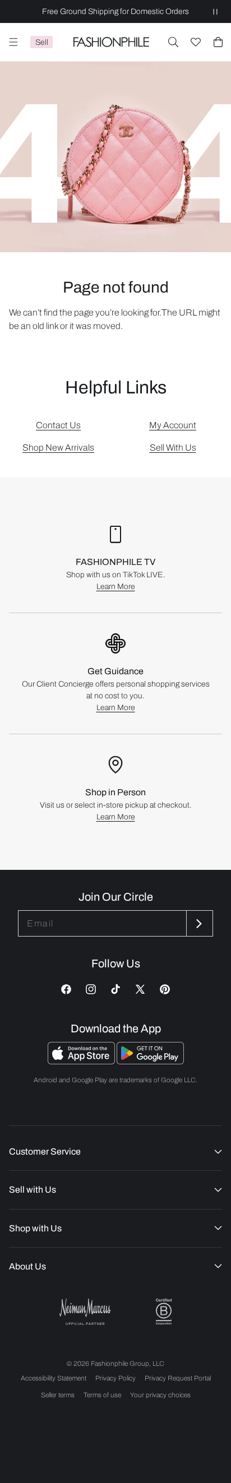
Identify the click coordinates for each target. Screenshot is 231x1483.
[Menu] (13, 42)
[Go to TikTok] (115, 989)
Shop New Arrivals (58, 447)
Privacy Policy (115, 1378)
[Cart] (218, 42)
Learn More (115, 586)
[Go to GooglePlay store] (150, 1061)
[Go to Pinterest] (165, 989)
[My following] (195, 42)
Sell (41, 42)
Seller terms (58, 1395)
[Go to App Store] (82, 1061)
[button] (173, 42)
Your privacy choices (160, 1395)
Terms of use (102, 1395)
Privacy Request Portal (178, 1378)
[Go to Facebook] (66, 989)
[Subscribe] (198, 923)
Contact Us (58, 425)
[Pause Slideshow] (215, 11)
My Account (172, 425)
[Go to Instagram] (90, 989)
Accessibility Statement (53, 1378)
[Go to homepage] (111, 42)
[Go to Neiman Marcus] (85, 1312)
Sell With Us (173, 447)
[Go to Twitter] (140, 989)
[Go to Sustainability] (164, 1312)
